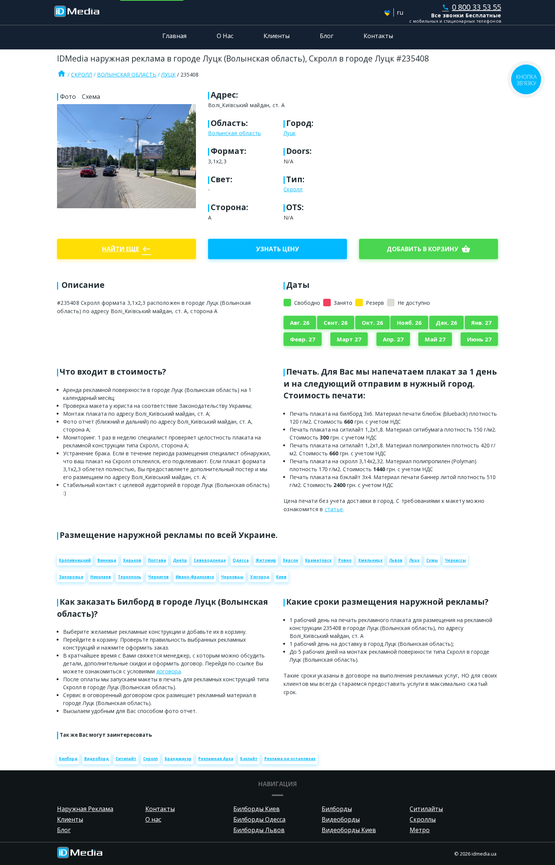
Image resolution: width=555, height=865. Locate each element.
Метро (420, 830)
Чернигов (158, 576)
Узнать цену (277, 249)
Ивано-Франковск (195, 576)
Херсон (290, 560)
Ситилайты (426, 809)
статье (334, 509)
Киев (281, 576)
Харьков (132, 560)
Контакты (378, 36)
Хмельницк (370, 560)
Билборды (337, 809)
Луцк (168, 74)
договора (168, 671)
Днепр (180, 560)
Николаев (100, 576)
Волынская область (126, 74)
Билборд (68, 758)
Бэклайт (248, 758)
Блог (326, 36)
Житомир (266, 560)
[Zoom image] (126, 156)
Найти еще (126, 249)
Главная (174, 36)
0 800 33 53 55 (471, 7)
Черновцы (232, 576)
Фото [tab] (68, 96)
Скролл (81, 74)
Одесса (241, 560)
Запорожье (71, 576)
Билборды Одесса (259, 819)
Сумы (432, 560)
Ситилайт (126, 758)
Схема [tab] (91, 96)
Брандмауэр (178, 758)
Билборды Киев (256, 809)
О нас (153, 819)
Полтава (157, 560)
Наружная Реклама (85, 809)
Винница (106, 560)
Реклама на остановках (290, 758)
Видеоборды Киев (349, 830)
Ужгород (259, 576)
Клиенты (277, 36)
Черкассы (455, 560)
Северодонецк (210, 560)
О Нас (225, 36)
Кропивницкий (75, 560)
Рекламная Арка (215, 758)
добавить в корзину (428, 249)
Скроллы (423, 819)
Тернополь (129, 576)
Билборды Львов (259, 830)
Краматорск (318, 560)
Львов (395, 560)
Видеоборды (341, 819)
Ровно (345, 560)
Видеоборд (96, 758)
